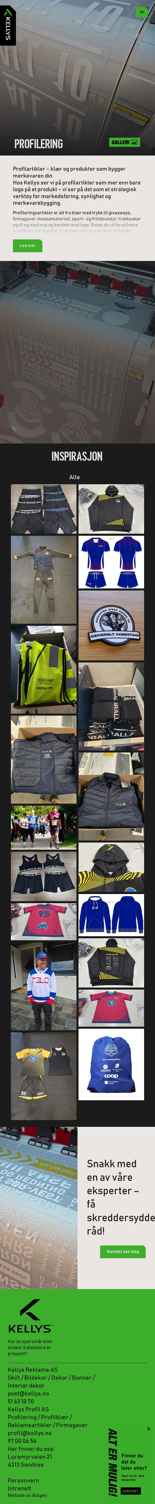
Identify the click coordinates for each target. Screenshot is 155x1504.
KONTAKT (131, 1491)
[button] (142, 12)
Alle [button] (74, 477)
